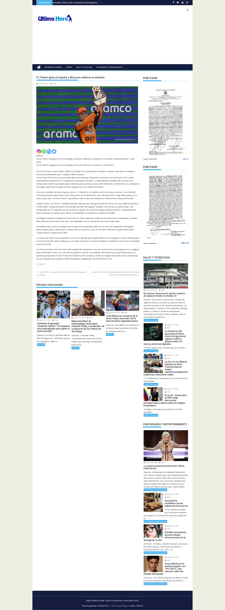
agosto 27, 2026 (45, 320)
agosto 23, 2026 (172, 557)
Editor (54, 84)
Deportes (41, 264)
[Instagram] (39, 151)
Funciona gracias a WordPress (95, 605)
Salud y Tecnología (84, 67)
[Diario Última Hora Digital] (38, 66)
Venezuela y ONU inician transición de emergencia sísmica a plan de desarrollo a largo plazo (61, 2)
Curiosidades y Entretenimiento (109, 67)
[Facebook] (49, 151)
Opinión (69, 67)
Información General (53, 67)
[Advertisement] (112, 44)
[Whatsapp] (44, 151)
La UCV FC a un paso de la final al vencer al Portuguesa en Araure (61, 273)
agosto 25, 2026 (172, 325)
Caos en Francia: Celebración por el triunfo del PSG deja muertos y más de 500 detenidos (115, 273)
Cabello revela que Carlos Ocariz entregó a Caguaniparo (94, 2)
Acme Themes (136, 605)
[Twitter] (54, 151)
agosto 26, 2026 (79, 318)
